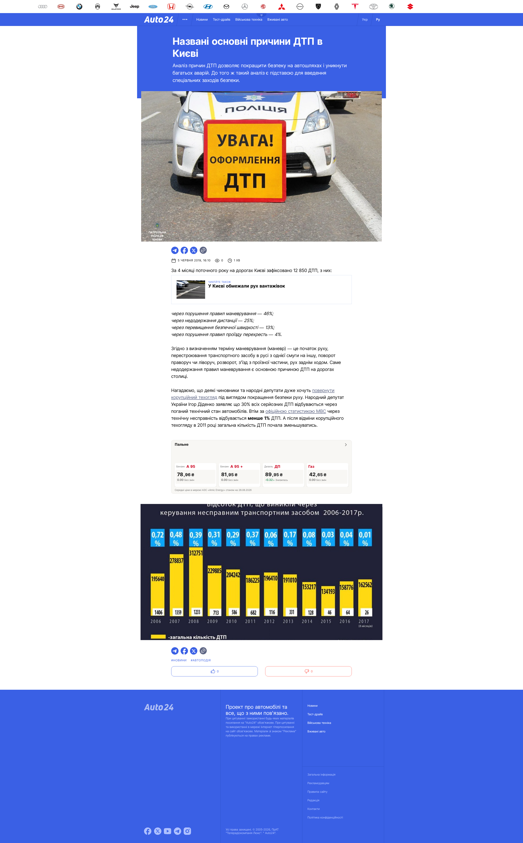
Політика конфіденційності (325, 817)
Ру (378, 19)
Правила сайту (317, 792)
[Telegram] (177, 831)
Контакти (313, 809)
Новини (202, 19)
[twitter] (193, 250)
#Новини (179, 660)
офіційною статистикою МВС (296, 411)
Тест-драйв (221, 19)
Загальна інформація (321, 774)
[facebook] (184, 250)
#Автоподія (201, 660)
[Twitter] (157, 831)
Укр (365, 19)
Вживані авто (277, 19)
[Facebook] (147, 831)
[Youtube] (167, 831)
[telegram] (175, 250)
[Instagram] (187, 831)
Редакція (313, 800)
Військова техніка (248, 19)
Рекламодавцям (318, 783)
